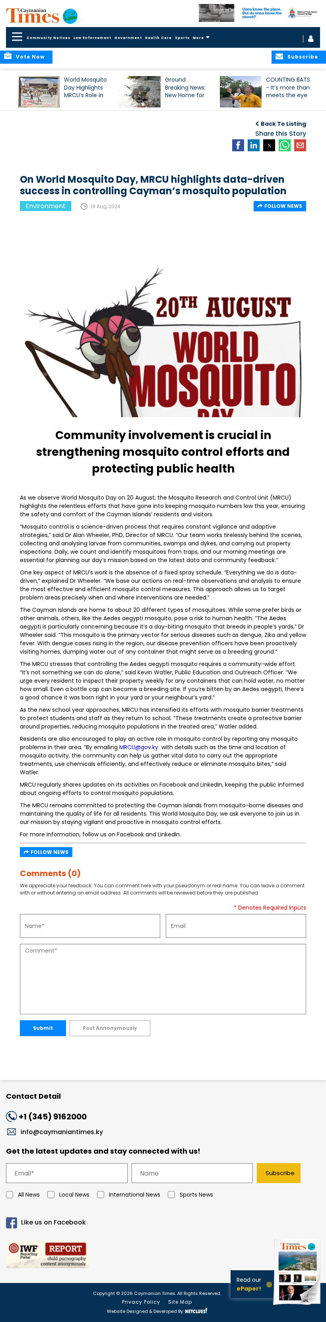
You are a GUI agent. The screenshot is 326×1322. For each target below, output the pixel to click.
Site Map (180, 1302)
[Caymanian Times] (42, 15)
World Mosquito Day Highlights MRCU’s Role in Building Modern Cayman (86, 91)
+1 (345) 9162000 (53, 1116)
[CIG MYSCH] (259, 13)
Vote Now (30, 56)
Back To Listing (283, 124)
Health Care (158, 38)
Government (128, 38)
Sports (182, 38)
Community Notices (48, 38)
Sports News (196, 1195)
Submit (43, 1028)
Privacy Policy (141, 1302)
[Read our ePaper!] (298, 1305)
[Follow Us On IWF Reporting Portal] (163, 1255)
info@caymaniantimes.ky (62, 1131)
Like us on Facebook (53, 1222)
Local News (74, 1195)
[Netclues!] (196, 1311)
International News (134, 1195)
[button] (39, 91)
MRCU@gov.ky (138, 747)
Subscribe (280, 1173)
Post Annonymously (110, 1028)
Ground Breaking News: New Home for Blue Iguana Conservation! (185, 91)
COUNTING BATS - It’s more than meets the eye (288, 87)
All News (29, 1195)
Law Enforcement (92, 38)
